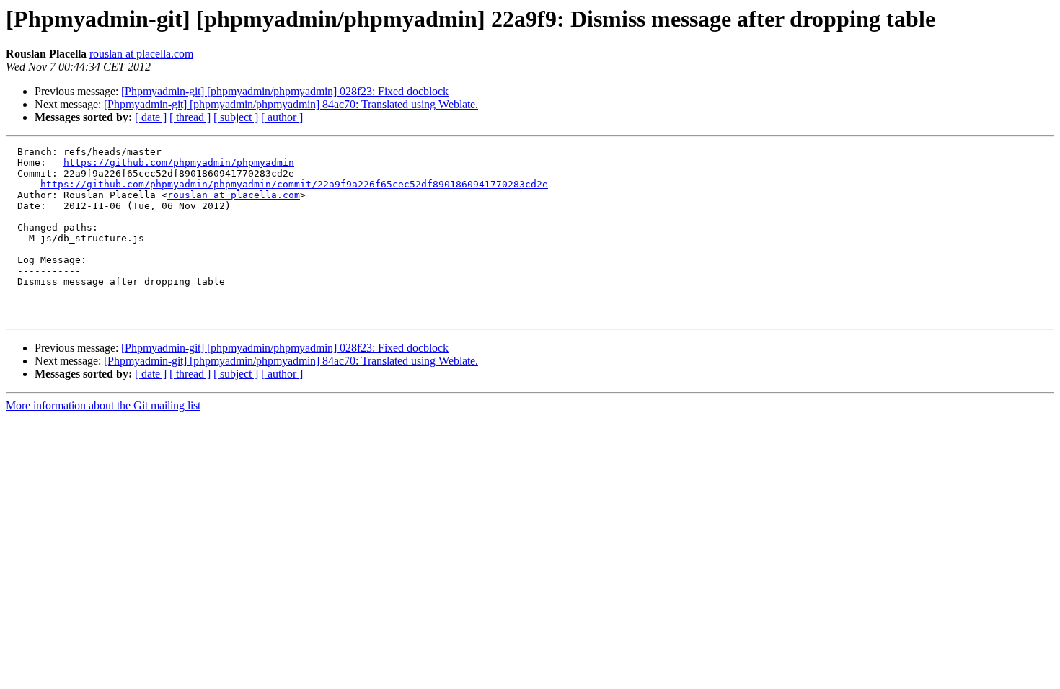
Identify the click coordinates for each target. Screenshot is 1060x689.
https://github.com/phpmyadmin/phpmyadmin (178, 162)
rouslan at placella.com (141, 54)
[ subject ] (235, 117)
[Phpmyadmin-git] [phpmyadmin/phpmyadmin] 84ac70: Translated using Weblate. (291, 104)
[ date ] (151, 117)
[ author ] (282, 117)
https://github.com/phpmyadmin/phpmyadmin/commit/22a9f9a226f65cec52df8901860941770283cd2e (294, 184)
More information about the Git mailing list (103, 405)
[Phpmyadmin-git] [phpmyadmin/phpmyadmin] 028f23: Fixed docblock (285, 91)
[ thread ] (190, 117)
